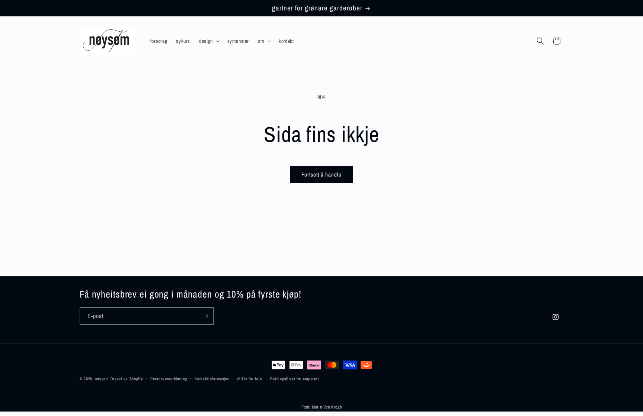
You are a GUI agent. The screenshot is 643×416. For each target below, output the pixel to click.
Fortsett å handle (321, 174)
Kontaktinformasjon (212, 378)
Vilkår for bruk (250, 378)
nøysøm (102, 378)
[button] (209, 41)
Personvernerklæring (168, 378)
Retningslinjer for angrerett (294, 378)
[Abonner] (205, 316)
